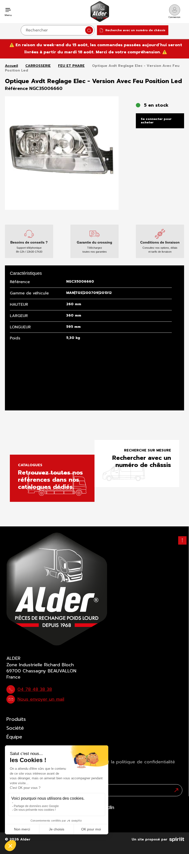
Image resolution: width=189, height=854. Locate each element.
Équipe (14, 736)
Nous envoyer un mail (40, 699)
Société (15, 728)
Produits (16, 719)
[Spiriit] (176, 838)
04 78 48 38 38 (34, 689)
